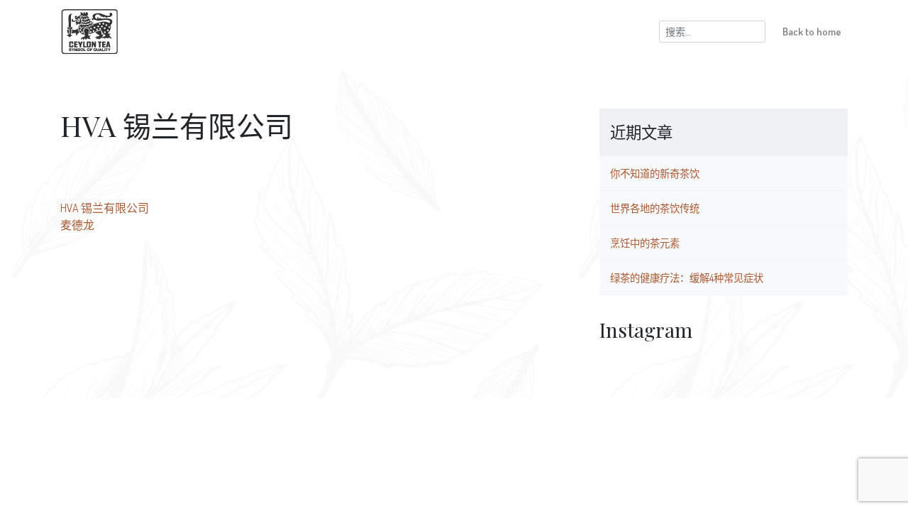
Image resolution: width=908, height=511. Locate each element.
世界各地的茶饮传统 (654, 208)
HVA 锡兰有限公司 (104, 208)
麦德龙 (77, 225)
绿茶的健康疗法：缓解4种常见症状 (686, 277)
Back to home (811, 31)
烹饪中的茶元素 (645, 242)
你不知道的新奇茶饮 (654, 173)
